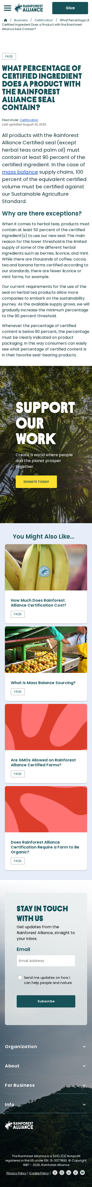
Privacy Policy (16, 1173)
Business (21, 20)
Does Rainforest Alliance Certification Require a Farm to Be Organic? (45, 847)
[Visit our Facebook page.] (55, 1172)
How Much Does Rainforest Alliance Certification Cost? (38, 603)
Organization (21, 1046)
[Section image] (46, 589)
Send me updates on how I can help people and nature (48, 980)
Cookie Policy (39, 1173)
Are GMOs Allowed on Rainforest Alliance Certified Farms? (43, 762)
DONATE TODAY (36, 482)
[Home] (28, 8)
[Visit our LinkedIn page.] (68, 1172)
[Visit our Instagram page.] (61, 1172)
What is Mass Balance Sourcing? (43, 683)
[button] (7, 8)
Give (70, 8)
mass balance (20, 172)
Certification (44, 20)
